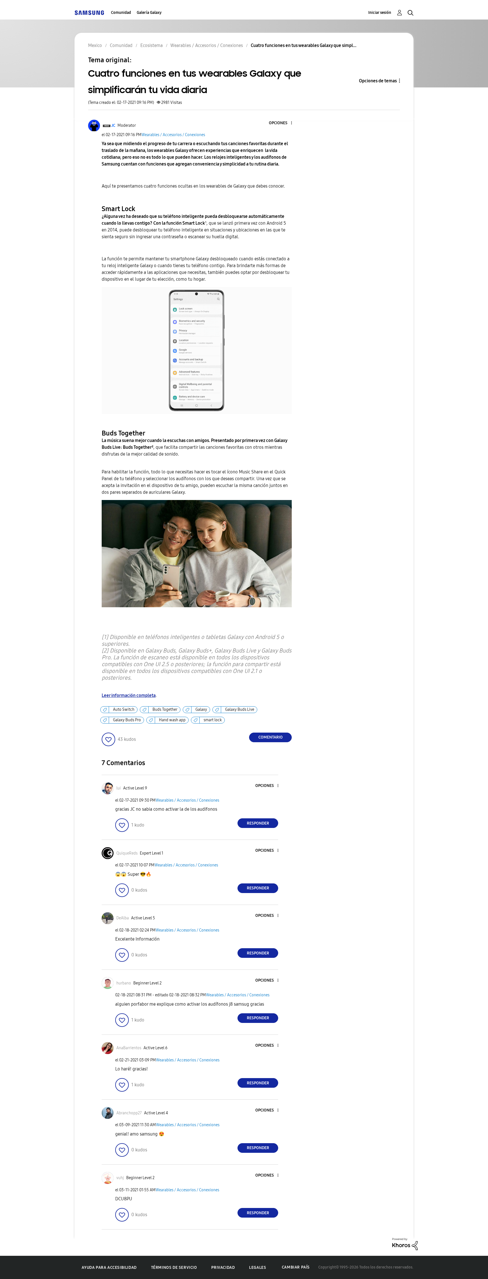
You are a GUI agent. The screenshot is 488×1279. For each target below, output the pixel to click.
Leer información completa (129, 695)
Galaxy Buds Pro (127, 720)
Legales (257, 1267)
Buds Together (164, 709)
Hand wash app (172, 720)
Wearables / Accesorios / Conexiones (173, 134)
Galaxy (201, 709)
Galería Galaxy (149, 12)
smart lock (213, 720)
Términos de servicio (174, 1267)
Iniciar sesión (379, 12)
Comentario (270, 737)
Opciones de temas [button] (378, 80)
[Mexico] (89, 12)
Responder (258, 823)
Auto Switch (123, 709)
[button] (282, 123)
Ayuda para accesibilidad (109, 1267)
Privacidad (223, 1267)
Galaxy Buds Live (239, 709)
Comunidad (121, 12)
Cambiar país (296, 1267)
